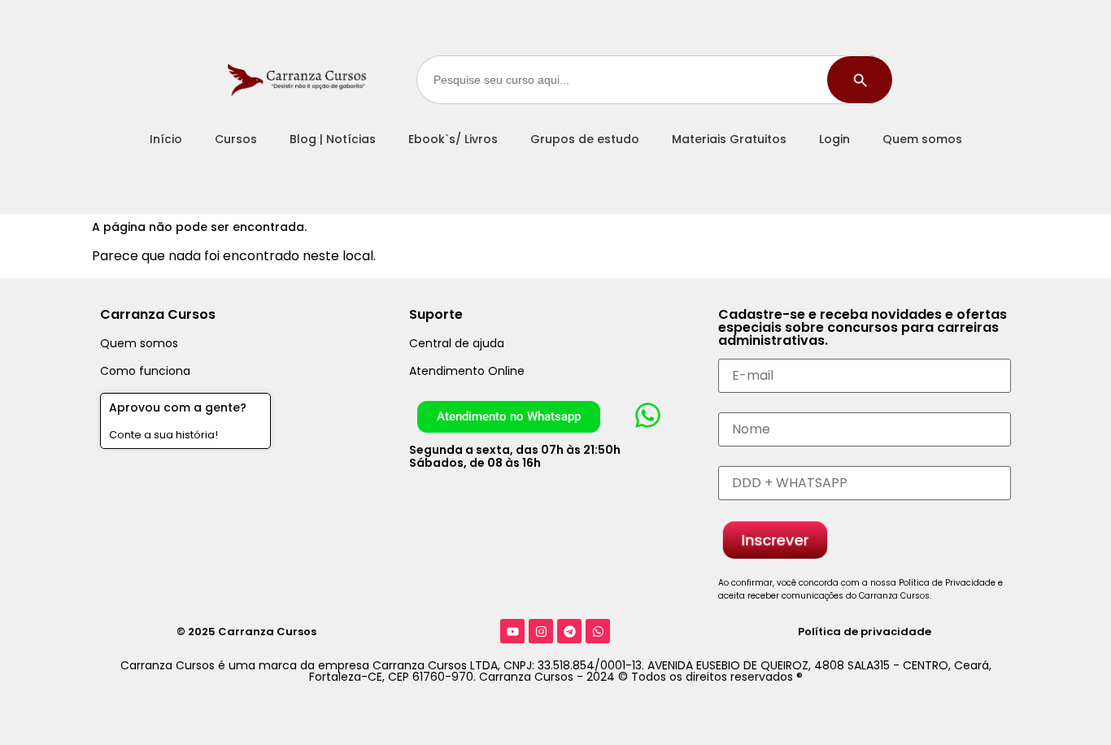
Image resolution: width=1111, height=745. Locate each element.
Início (166, 139)
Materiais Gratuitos (729, 139)
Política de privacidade (864, 631)
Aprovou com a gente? (177, 407)
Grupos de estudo (584, 139)
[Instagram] (541, 631)
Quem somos (922, 139)
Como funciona (145, 371)
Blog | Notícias (333, 139)
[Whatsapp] (598, 631)
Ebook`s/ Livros (453, 139)
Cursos (236, 139)
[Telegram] (569, 631)
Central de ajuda (456, 343)
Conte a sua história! (163, 434)
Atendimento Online (467, 371)
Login (834, 139)
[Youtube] (512, 631)
